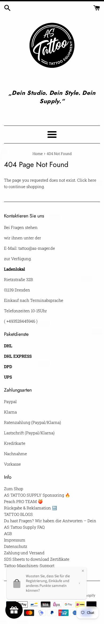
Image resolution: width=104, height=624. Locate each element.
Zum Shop (13, 488)
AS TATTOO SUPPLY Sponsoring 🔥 (37, 495)
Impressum (14, 540)
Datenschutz (15, 546)
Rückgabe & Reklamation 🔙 (30, 507)
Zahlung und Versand (24, 552)
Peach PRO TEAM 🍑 (23, 501)
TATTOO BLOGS (18, 514)
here (92, 180)
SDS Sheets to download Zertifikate (36, 559)
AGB (8, 533)
